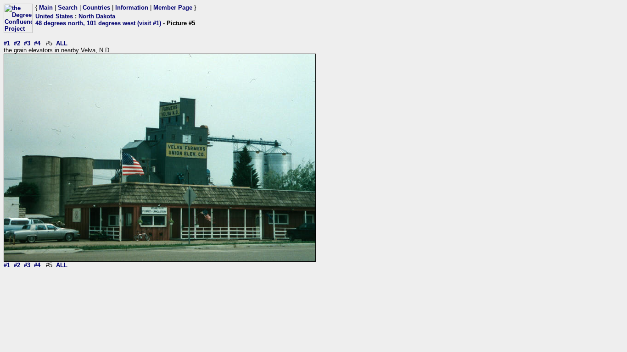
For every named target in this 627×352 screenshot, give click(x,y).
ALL (61, 43)
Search (68, 7)
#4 (37, 43)
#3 (27, 43)
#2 (17, 43)
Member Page (172, 7)
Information (131, 7)
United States (54, 16)
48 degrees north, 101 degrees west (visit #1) (98, 23)
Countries (96, 7)
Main (46, 7)
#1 (7, 43)
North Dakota (96, 16)
